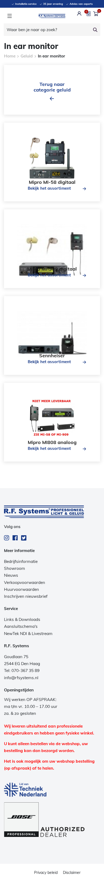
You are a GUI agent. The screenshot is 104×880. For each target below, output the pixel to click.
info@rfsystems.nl (21, 677)
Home (9, 56)
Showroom (14, 568)
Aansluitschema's (21, 626)
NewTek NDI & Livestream (28, 633)
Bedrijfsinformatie (21, 561)
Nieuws (11, 575)
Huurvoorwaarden (21, 589)
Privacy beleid (46, 872)
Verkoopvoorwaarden (24, 582)
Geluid (27, 56)
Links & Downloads (22, 619)
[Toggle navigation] (9, 16)
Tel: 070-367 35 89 (21, 670)
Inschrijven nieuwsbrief (25, 596)
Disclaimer (72, 872)
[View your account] (79, 13)
